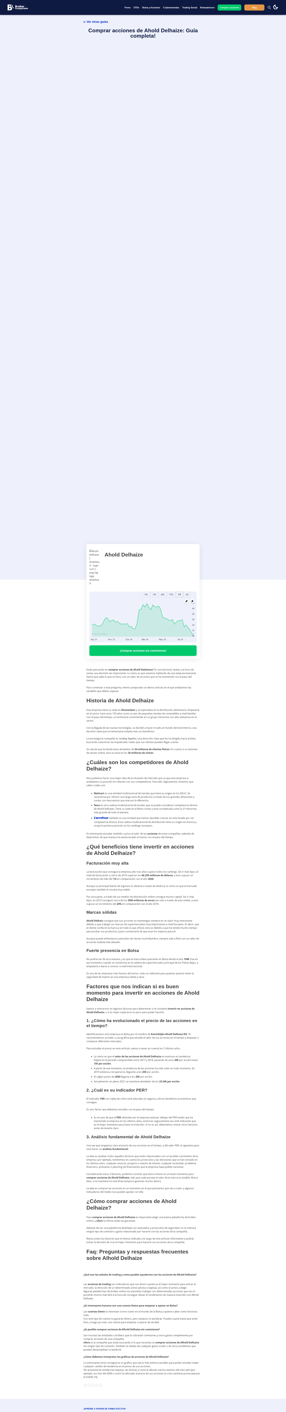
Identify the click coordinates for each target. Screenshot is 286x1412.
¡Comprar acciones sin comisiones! (143, 650)
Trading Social (189, 7)
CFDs (136, 7)
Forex (127, 7)
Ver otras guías (97, 21)
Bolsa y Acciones (151, 7)
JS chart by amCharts (100, 634)
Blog (254, 7)
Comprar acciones (229, 7)
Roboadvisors (207, 7)
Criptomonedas (171, 7)
